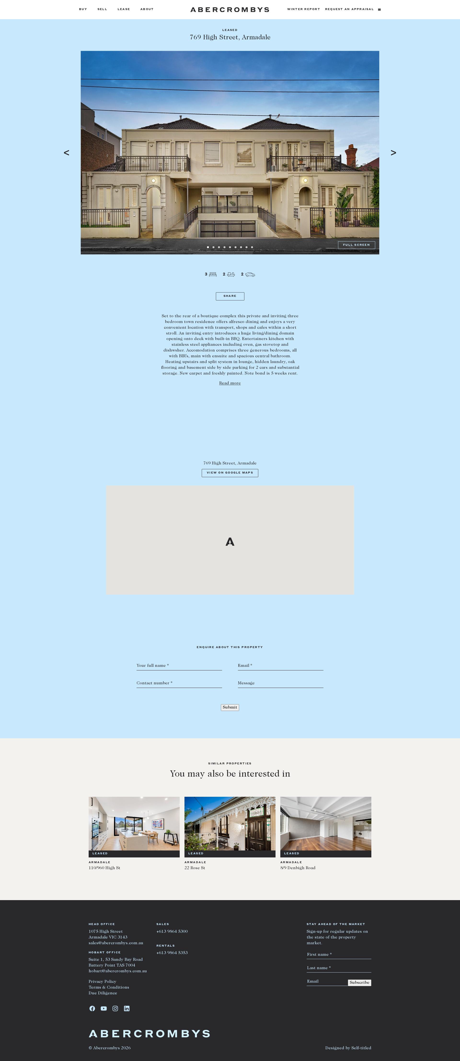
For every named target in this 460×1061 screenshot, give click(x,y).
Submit (230, 707)
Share (230, 296)
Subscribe (359, 983)
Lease (124, 9)
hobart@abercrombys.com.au (118, 971)
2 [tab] (213, 247)
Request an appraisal (349, 9)
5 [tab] (230, 247)
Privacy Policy (102, 982)
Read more (230, 383)
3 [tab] (219, 247)
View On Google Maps (230, 473)
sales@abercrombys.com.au (116, 943)
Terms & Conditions (109, 987)
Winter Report (303, 9)
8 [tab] (246, 247)
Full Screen (356, 245)
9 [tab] (252, 247)
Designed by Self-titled (348, 1048)
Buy (83, 9)
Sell (102, 9)
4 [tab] (224, 247)
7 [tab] (241, 247)
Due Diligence (103, 993)
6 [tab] (235, 247)
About (147, 9)
